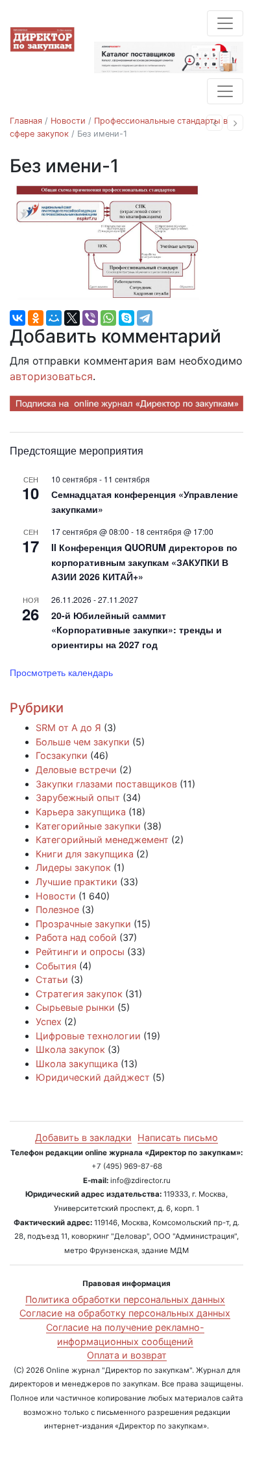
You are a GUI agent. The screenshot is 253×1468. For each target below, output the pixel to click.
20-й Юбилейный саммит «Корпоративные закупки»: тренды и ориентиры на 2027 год (136, 630)
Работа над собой (76, 937)
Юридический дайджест (93, 1077)
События (56, 965)
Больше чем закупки (83, 741)
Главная (26, 121)
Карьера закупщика (81, 811)
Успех (49, 1021)
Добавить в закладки (83, 1137)
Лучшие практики (76, 881)
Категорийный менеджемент (102, 839)
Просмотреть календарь (61, 672)
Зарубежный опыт (78, 797)
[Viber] (90, 318)
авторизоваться (51, 376)
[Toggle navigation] (225, 23)
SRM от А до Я (68, 727)
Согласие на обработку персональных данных (124, 1312)
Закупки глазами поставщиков (106, 783)
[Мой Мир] (54, 318)
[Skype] (126, 318)
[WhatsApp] (108, 318)
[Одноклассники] (35, 318)
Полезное (57, 909)
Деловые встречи (76, 769)
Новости (68, 121)
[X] (72, 318)
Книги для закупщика (85, 853)
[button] (214, 123)
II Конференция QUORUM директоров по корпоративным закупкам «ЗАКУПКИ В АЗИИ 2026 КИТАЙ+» (144, 562)
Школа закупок (70, 1049)
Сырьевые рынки (75, 1007)
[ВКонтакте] (17, 318)
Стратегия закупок (79, 993)
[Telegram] (144, 318)
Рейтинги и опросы (80, 951)
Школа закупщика (77, 1063)
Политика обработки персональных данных (125, 1299)
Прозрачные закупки (83, 923)
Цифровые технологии (88, 1035)
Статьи (52, 979)
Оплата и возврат (127, 1355)
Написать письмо (178, 1137)
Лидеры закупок (73, 867)
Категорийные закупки (88, 825)
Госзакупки (62, 755)
